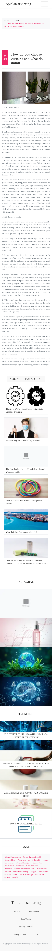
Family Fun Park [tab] (20, 934)
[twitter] (15, 63)
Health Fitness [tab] (34, 911)
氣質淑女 (16, 877)
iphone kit (36, 860)
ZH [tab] (36, 934)
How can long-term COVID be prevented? (23, 440)
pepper (34, 872)
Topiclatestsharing (26, 902)
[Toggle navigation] (44, 3)
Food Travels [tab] (26, 919)
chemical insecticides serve (24, 869)
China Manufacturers (13, 857)
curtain (8, 872)
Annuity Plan (37, 863)
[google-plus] (18, 63)
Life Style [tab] (16, 911)
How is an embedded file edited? (26, 824)
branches (9, 869)
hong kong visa (24, 860)
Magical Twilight (23, 863)
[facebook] (12, 63)
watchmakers (42, 869)
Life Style (15, 20)
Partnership (10, 866)
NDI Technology (27, 874)
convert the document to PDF (27, 866)
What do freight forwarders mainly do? (21, 532)
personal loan (10, 860)
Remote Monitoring (21, 872)
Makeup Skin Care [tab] (26, 927)
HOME (6, 20)
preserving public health (32, 857)
